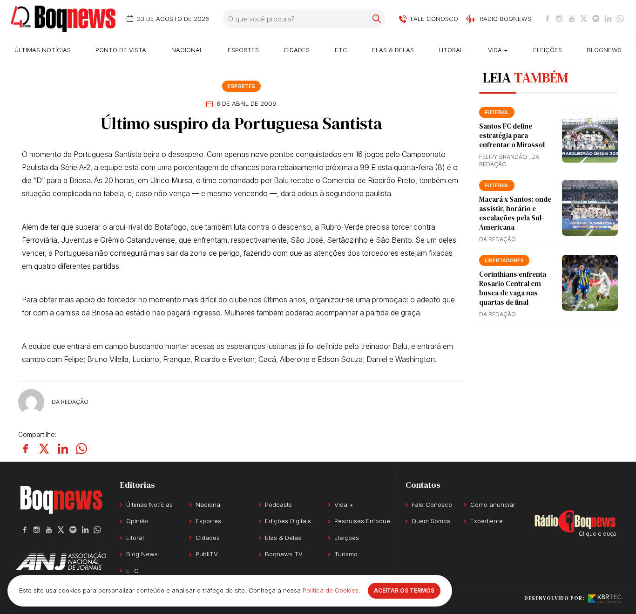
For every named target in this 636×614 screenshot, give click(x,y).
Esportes (243, 50)
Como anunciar (492, 504)
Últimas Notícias (42, 50)
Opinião (137, 521)
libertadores (504, 260)
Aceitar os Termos (404, 590)
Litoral (451, 50)
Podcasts (278, 504)
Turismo (346, 554)
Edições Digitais (288, 521)
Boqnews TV (284, 554)
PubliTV (207, 554)
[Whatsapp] (620, 18)
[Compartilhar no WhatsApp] (81, 448)
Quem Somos (431, 521)
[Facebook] (547, 18)
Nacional (187, 50)
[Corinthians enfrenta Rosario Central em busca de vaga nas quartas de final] (590, 283)
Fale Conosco (432, 504)
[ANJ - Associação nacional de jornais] (61, 561)
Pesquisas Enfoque (362, 521)
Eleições (547, 50)
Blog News (142, 554)
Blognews (604, 50)
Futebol (497, 185)
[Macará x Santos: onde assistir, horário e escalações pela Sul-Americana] (590, 208)
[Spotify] (596, 18)
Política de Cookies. (331, 590)
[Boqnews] (63, 19)
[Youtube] (572, 18)
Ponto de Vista (120, 50)
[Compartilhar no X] (44, 448)
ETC (341, 50)
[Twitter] (584, 18)
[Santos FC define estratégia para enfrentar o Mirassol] (590, 135)
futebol (497, 112)
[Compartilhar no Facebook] (25, 448)
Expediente (486, 521)
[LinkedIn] (608, 18)
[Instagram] (560, 18)
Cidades (297, 50)
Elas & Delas (393, 50)
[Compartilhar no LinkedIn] (62, 448)
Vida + (498, 50)
